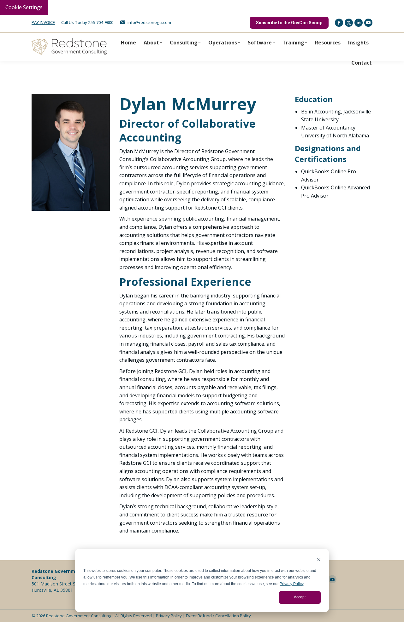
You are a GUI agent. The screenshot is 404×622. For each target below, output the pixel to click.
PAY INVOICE (43, 22)
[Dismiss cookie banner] (319, 560)
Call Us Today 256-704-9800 (87, 22)
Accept (300, 597)
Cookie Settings (24, 7)
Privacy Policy (291, 584)
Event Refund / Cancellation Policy (218, 616)
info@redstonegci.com (149, 22)
